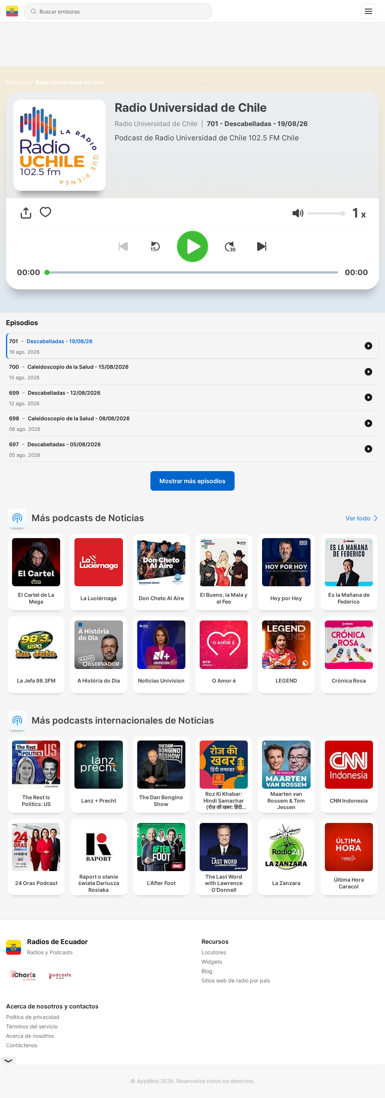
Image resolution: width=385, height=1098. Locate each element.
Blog (207, 971)
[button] (298, 213)
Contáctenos (21, 1045)
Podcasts (17, 82)
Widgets (212, 961)
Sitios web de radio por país (236, 980)
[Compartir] (26, 213)
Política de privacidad (32, 1017)
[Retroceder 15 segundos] (155, 246)
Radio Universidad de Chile (69, 82)
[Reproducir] (192, 246)
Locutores (214, 952)
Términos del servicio (32, 1026)
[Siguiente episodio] (260, 246)
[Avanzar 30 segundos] (230, 246)
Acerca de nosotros (30, 1036)
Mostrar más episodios (192, 481)
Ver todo (358, 518)
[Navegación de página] (368, 11)
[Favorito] (45, 213)
